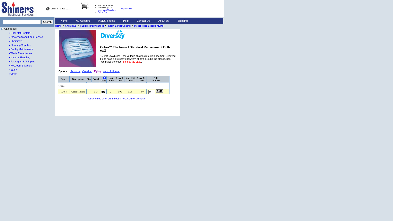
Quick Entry (103, 12)
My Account (83, 20)
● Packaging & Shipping (21, 61)
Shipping (182, 20)
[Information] (104, 77)
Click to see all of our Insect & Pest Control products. (117, 98)
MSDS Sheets (106, 20)
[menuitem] (64, 21)
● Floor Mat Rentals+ (20, 33)
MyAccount (126, 9)
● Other (12, 73)
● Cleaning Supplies (19, 45)
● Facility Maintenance (20, 49)
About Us (163, 20)
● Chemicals (15, 41)
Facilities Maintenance (92, 26)
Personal (75, 71)
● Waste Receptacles (20, 53)
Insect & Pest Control (119, 26)
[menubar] (124, 21)
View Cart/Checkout (107, 10)
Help (126, 20)
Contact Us (143, 20)
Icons (103, 80)
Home (64, 20)
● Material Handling (19, 57)
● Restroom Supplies (20, 65)
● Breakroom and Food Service (25, 37)
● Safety (12, 69)
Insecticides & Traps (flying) (149, 26)
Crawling (87, 71)
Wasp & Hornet (111, 71)
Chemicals (71, 26)
